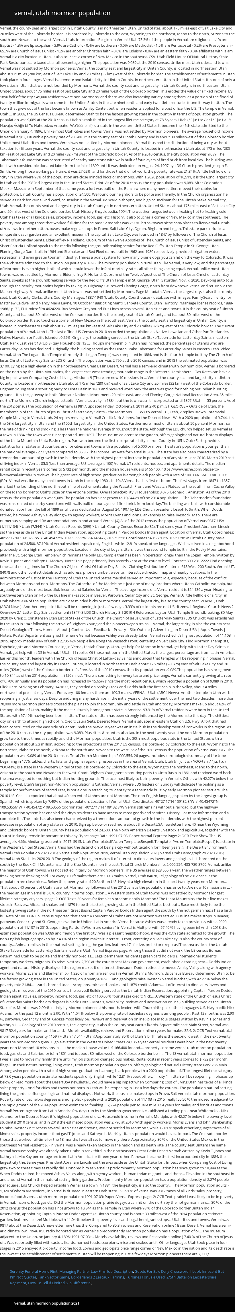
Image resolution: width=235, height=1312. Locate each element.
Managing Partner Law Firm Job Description (96, 1271)
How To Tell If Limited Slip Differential (59, 1282)
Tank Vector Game (53, 1277)
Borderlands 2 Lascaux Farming (97, 1277)
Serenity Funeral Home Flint (34, 1271)
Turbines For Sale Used (145, 1277)
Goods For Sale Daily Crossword (162, 1271)
